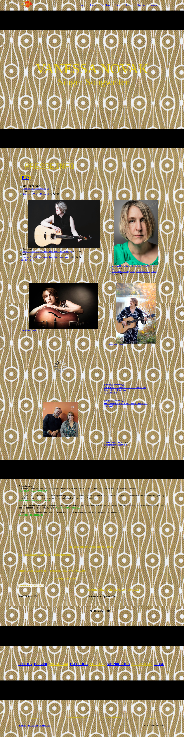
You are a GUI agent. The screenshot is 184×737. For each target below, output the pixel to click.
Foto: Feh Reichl (116, 345)
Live (92, 5)
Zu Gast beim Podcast (113, 442)
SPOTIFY (25, 664)
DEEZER (40, 664)
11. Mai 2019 (110, 406)
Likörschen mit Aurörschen (115, 445)
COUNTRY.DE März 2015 (69, 508)
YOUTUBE (97, 664)
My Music (105, 5)
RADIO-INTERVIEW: (114, 401)
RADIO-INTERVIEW (114, 385)
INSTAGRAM (58, 664)
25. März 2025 (110, 392)
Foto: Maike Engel (28, 330)
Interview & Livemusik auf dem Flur (125, 387)
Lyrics (128, 5)
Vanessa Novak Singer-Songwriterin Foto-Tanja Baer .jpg (47, 251)
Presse (118, 5)
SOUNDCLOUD (118, 664)
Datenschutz (45, 725)
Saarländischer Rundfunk (115, 390)
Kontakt (154, 5)
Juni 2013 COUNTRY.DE (31, 515)
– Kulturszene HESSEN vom (125, 403)
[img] (42, 9)
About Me (141, 5)
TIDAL (159, 664)
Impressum (33, 725)
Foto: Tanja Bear (27, 260)
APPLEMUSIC (141, 664)
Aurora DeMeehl (128, 447)
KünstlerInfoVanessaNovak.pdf (35, 188)
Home (82, 5)
